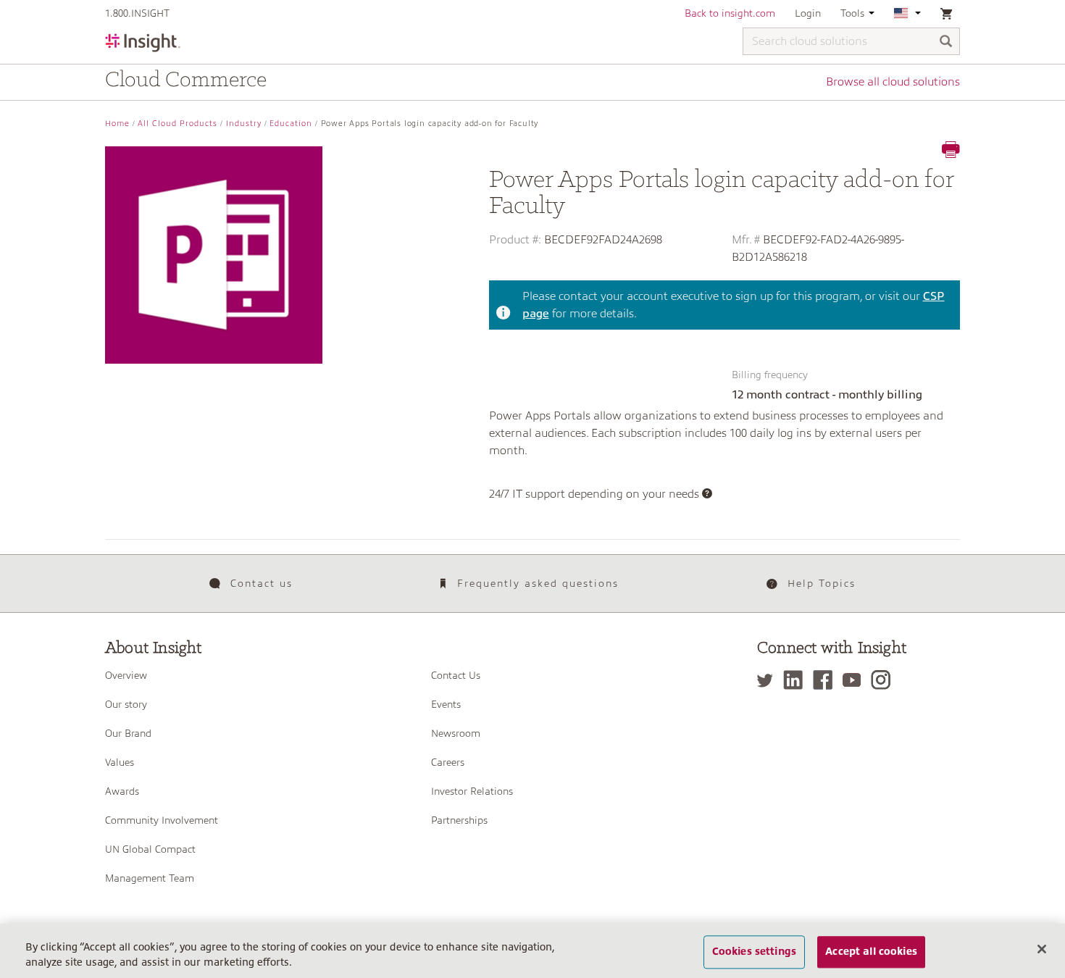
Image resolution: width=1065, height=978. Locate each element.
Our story (126, 704)
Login (808, 13)
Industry (244, 123)
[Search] (946, 42)
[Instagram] (884, 680)
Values (119, 762)
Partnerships (459, 820)
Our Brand (128, 733)
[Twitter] (768, 680)
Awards (122, 791)
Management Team (149, 878)
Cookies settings (754, 952)
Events (446, 704)
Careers (447, 762)
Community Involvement (161, 820)
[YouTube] (855, 680)
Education (291, 123)
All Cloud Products (177, 123)
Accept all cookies (871, 952)
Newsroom (455, 733)
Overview (126, 675)
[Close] (1042, 949)
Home (117, 123)
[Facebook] (826, 680)
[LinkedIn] (796, 680)
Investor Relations (472, 791)
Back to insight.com (730, 13)
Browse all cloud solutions (893, 81)
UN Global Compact (150, 849)
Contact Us (455, 675)
